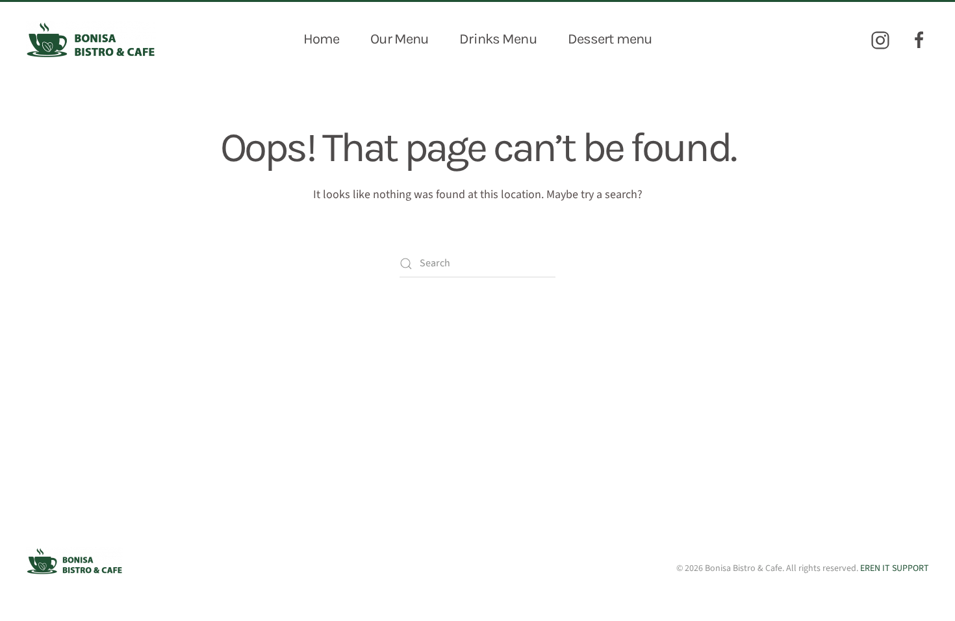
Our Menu (399, 39)
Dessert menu (610, 39)
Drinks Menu (497, 39)
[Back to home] (91, 39)
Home (321, 39)
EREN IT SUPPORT (894, 568)
